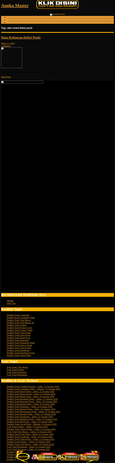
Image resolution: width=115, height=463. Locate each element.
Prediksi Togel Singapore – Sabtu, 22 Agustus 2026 (29, 406)
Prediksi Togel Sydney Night (19, 330)
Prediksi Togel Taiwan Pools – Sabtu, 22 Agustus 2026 (31, 429)
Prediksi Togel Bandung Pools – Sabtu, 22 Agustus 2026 (32, 419)
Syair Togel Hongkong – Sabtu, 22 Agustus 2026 (28, 447)
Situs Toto (11, 303)
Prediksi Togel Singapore (18, 340)
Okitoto (10, 301)
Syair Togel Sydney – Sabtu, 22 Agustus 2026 (27, 427)
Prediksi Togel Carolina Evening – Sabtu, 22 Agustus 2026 (33, 386)
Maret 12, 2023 (8, 43)
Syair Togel (12, 22)
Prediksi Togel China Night (19, 355)
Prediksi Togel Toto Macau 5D (20, 323)
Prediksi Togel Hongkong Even (21, 353)
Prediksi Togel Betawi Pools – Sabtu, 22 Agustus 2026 (31, 394)
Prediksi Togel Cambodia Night (21, 317)
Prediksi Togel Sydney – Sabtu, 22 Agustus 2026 (28, 442)
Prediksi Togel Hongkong (18, 350)
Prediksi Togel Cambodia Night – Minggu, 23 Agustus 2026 (33, 389)
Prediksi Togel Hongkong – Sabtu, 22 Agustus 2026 (30, 417)
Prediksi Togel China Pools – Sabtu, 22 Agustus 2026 (30, 439)
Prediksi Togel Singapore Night (21, 343)
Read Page (6, 77)
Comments (6, 46)
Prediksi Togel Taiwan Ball (19, 348)
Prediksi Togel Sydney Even (19, 328)
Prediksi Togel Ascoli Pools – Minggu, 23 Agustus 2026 (32, 424)
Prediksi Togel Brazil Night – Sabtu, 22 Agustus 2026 (30, 391)
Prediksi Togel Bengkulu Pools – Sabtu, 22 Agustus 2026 (32, 399)
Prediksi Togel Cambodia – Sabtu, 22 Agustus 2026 (30, 437)
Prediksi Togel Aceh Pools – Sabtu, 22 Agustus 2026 (30, 434)
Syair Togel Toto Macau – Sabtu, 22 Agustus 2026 (29, 432)
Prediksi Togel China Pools (19, 333)
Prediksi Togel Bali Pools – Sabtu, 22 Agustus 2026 (30, 422)
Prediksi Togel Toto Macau (19, 320)
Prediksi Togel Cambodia (18, 315)
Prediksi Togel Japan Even (18, 338)
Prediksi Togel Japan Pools (19, 335)
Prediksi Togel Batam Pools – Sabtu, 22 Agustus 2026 (31, 404)
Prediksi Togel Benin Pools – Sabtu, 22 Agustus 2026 (30, 396)
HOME (10, 17)
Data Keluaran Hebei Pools (21, 37)
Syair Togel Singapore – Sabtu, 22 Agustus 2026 (28, 449)
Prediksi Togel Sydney (17, 325)
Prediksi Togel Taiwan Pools (19, 345)
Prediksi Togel (13, 20)
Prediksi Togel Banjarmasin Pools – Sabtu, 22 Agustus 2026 (33, 411)
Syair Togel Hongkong (17, 375)
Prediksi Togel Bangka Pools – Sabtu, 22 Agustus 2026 (31, 414)
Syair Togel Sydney (15, 370)
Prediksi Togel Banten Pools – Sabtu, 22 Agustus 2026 (31, 409)
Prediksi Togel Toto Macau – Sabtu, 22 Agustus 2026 (30, 444)
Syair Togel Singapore (17, 372)
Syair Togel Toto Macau (17, 367)
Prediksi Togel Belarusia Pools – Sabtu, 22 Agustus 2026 (32, 401)
